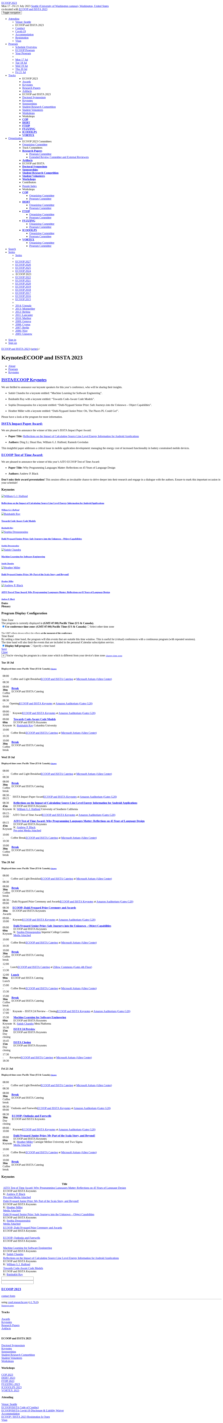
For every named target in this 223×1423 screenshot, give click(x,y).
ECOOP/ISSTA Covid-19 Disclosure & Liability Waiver (32, 1410)
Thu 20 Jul (21, 69)
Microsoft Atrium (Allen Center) (94, 679)
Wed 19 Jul (21, 65)
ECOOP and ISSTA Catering (57, 679)
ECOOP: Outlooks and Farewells (31, 1115)
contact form (8, 1295)
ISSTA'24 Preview (24, 1029)
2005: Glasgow (23, 333)
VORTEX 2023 (10, 1390)
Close (4, 652)
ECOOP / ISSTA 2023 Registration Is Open (25, 1416)
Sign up (12, 342)
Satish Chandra (25, 1023)
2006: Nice (21, 330)
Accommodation (24, 34)
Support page (7, 1305)
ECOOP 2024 (23, 271)
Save (4, 648)
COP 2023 (7, 1374)
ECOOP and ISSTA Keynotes (35, 703)
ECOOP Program (25, 50)
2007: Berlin (22, 327)
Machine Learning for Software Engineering (39, 1017)
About (11, 366)
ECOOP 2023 (11, 1289)
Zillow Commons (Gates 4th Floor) (72, 967)
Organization (15, 138)
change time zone (114, 655)
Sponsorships (29, 103)
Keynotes (27, 84)
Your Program (23, 53)
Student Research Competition (39, 106)
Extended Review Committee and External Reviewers (59, 157)
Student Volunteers (32, 109)
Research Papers (31, 87)
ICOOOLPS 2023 (11, 1387)
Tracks (12, 75)
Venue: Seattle (23, 21)
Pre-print (18, 830)
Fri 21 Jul (20, 72)
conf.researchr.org (18, 1302)
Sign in (12, 339)
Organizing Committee (34, 144)
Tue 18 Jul (21, 62)
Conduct (20, 28)
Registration (22, 37)
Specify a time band (44, 645)
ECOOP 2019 (23, 286)
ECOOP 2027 (23, 261)
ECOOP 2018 (23, 289)
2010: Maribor (23, 318)
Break (15, 688)
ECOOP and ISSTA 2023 (33, 9)
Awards (26, 81)
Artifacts (27, 91)
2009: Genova (23, 321)
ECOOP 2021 (23, 280)
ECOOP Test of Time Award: (22, 455)
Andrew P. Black (26, 827)
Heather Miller (25, 1141)
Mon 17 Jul (21, 59)
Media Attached (32, 830)
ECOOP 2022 (23, 277)
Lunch (15, 974)
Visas (18, 40)
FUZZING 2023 (10, 1384)
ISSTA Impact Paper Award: (22, 423)
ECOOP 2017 (23, 293)
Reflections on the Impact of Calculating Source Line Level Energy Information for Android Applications (81, 436)
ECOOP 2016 (23, 296)
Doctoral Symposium (34, 97)
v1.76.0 (33, 1302)
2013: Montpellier (25, 308)
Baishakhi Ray (25, 725)
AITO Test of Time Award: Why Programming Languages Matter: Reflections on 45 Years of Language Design (79, 821)
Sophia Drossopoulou (29, 932)
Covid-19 (20, 31)
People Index (29, 186)
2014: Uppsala (23, 305)
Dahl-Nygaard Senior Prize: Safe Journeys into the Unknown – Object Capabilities (62, 925)
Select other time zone (102, 626)
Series (18, 255)
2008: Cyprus (22, 324)
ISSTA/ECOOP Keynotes (24, 379)
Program (13, 43)
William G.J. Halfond (28, 809)
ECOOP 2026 (23, 264)
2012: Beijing (22, 311)
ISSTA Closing (22, 1042)
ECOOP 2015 (23, 299)
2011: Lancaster (24, 315)
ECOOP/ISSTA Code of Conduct (20, 1407)
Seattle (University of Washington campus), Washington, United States (70, 6)
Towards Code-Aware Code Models (34, 719)
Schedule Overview (26, 47)
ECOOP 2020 (23, 283)
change (54, 669)
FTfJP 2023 (7, 1381)
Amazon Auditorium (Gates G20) (74, 703)
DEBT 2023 (8, 1377)
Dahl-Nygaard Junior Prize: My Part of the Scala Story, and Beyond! (54, 1135)
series (34, 348)
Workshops (28, 113)
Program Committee (40, 153)
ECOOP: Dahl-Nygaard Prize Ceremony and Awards (44, 907)
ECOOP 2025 (23, 267)
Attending (13, 18)
